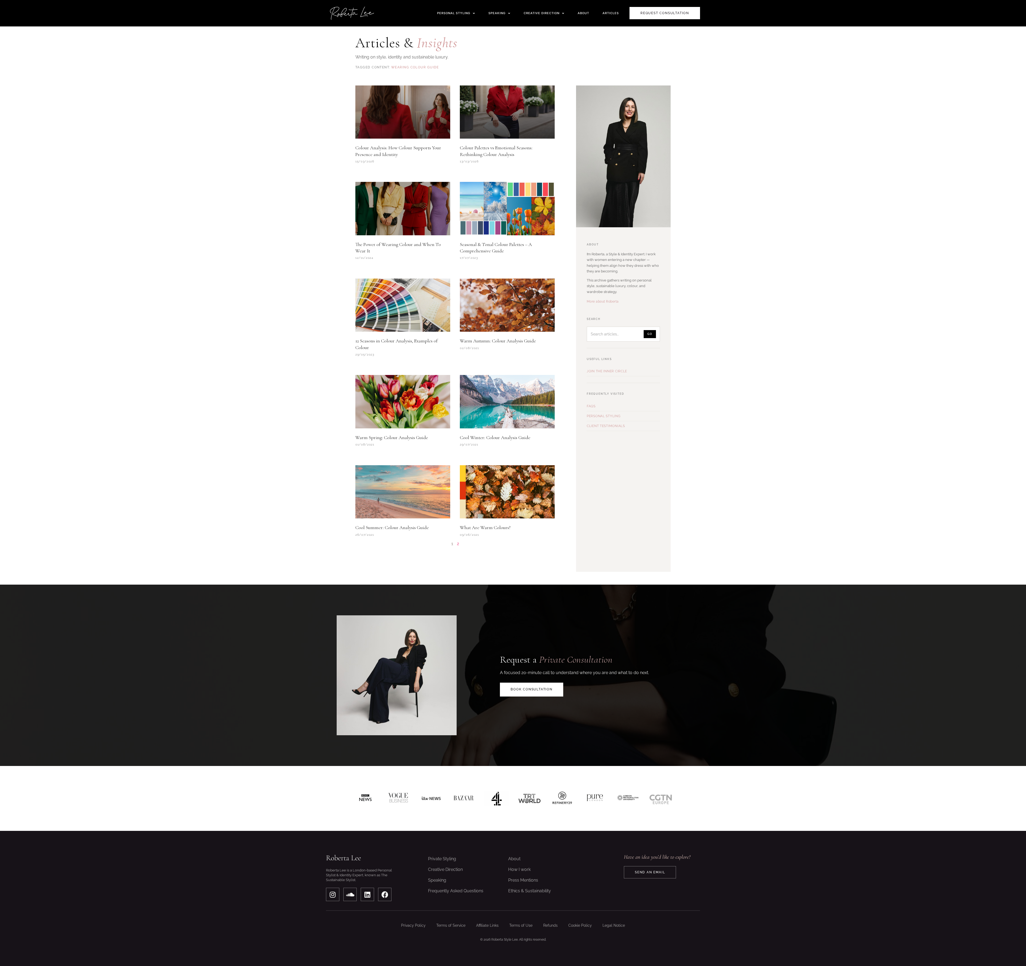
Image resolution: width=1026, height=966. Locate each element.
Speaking (437, 880)
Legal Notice (614, 925)
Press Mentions (523, 880)
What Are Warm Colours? (485, 527)
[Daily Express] (627, 798)
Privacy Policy (413, 925)
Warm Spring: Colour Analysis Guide (391, 437)
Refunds (550, 925)
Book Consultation (532, 689)
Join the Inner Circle (607, 371)
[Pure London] (595, 798)
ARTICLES (611, 13)
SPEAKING (497, 13)
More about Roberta (603, 301)
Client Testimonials (606, 426)
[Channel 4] (496, 798)
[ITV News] (431, 798)
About (514, 858)
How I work (519, 869)
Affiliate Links (487, 925)
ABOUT (583, 13)
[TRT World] (529, 798)
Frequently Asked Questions (455, 890)
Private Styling (442, 858)
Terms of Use (521, 925)
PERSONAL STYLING (453, 13)
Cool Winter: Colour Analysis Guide (495, 437)
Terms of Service (450, 925)
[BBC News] (365, 798)
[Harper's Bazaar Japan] (463, 798)
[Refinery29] (562, 798)
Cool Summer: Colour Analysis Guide (392, 527)
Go (649, 334)
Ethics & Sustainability (529, 890)
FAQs (591, 406)
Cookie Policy (580, 925)
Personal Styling (604, 416)
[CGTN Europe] (660, 798)
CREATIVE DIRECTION (541, 13)
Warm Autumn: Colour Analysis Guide (498, 341)
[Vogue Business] (398, 798)
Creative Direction (445, 869)
